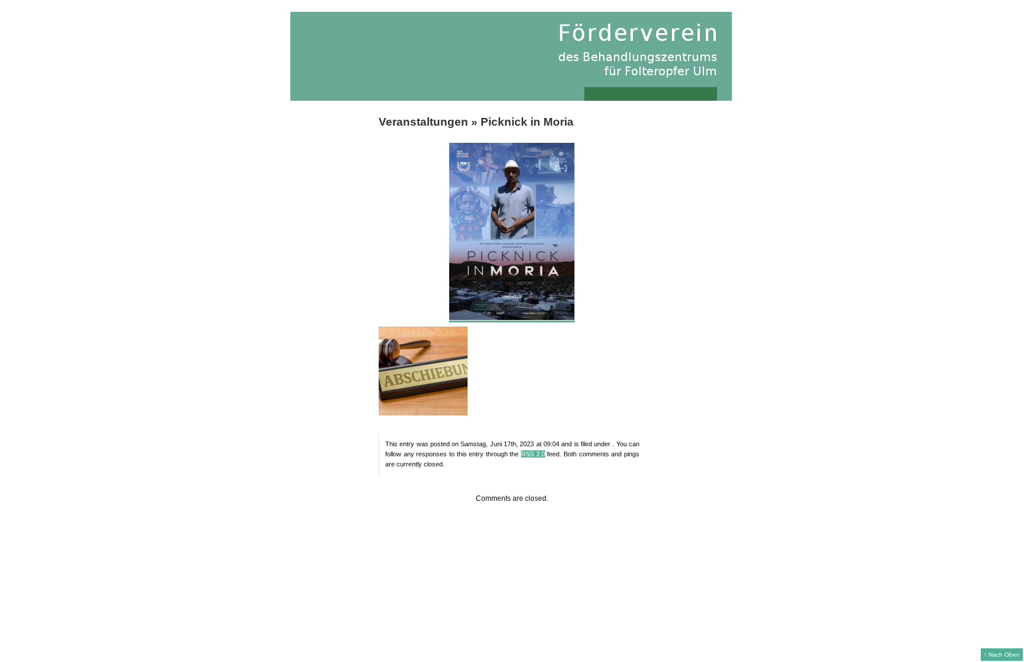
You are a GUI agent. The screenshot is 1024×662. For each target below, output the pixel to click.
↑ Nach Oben (1002, 654)
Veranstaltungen (423, 122)
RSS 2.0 (533, 454)
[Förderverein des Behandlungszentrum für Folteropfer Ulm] (511, 56)
